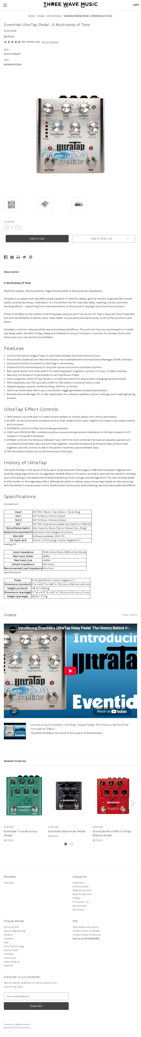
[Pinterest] (30, 257)
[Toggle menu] (5, 5)
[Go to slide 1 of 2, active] (65, 844)
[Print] (18, 257)
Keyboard (78, 882)
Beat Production (82, 894)
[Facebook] (6, 257)
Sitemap (9, 882)
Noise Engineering (14, 930)
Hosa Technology (14, 946)
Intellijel (8, 954)
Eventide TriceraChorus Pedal (20, 833)
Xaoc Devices (12, 961)
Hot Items (78, 909)
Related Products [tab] (15, 761)
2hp (6, 942)
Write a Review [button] (49, 42)
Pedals (77, 898)
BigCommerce (23, 1024)
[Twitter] (24, 257)
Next (132, 803)
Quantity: (9, 221)
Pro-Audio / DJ (81, 901)
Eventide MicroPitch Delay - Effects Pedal (113, 833)
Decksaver (10, 957)
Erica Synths (11, 927)
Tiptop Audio (11, 950)
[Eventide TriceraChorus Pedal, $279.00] (24, 796)
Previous (4, 803)
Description (11, 271)
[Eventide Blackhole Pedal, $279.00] (68, 796)
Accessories (80, 905)
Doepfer (8, 938)
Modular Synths (82, 890)
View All (8, 965)
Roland (8, 934)
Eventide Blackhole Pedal (66, 831)
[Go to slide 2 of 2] (71, 844)
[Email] (12, 257)
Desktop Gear (81, 886)
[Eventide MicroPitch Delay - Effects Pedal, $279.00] (113, 796)
